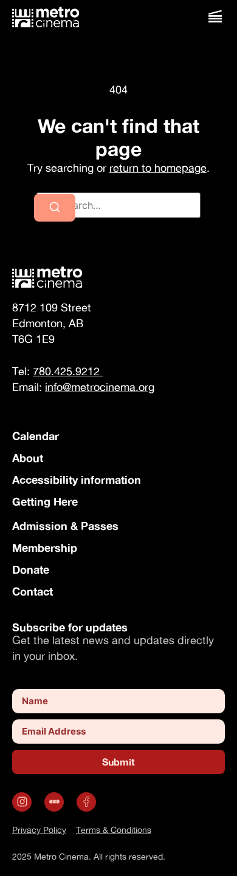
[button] (215, 16)
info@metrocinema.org (99, 387)
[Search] (54, 208)
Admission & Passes (65, 526)
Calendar (35, 436)
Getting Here (45, 501)
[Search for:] (118, 205)
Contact (32, 591)
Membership (44, 548)
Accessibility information (76, 480)
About (27, 458)
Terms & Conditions (113, 829)
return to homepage (158, 167)
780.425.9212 (68, 371)
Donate (30, 569)
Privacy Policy (39, 829)
